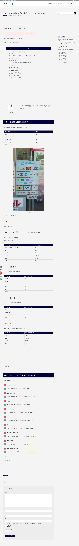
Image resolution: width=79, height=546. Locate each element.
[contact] (73, 0)
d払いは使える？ (14, 63)
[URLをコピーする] (1, 279)
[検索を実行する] (75, 13)
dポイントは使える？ (15, 68)
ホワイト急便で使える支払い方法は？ (17, 51)
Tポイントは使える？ (15, 72)
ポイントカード (14, 60)
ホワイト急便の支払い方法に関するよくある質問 (20, 62)
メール (7, 513)
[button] (1, 267)
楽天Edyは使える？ (15, 75)
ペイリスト (10, 112)
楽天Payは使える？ (15, 65)
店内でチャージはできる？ (16, 77)
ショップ (5, 15)
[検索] (75, 0)
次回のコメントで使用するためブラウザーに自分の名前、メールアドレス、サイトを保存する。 (24, 523)
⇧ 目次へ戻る (7, 366)
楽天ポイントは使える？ (16, 73)
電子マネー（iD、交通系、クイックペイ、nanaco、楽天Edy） (23, 55)
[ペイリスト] (8, 3)
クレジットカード (14, 58)
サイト (6, 518)
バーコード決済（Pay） (16, 56)
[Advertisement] (28, 20)
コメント (7, 492)
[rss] (72, 0)
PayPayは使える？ (15, 67)
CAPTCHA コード (8, 529)
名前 (6, 509)
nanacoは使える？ (15, 70)
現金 (12, 53)
